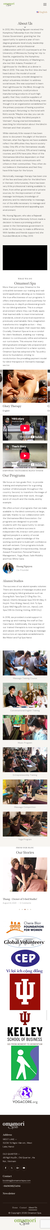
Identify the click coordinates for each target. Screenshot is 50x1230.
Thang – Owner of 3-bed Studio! (20, 899)
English (6, 410)
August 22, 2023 (9, 903)
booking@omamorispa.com (17, 1180)
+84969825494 (11, 1186)
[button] (19, 909)
